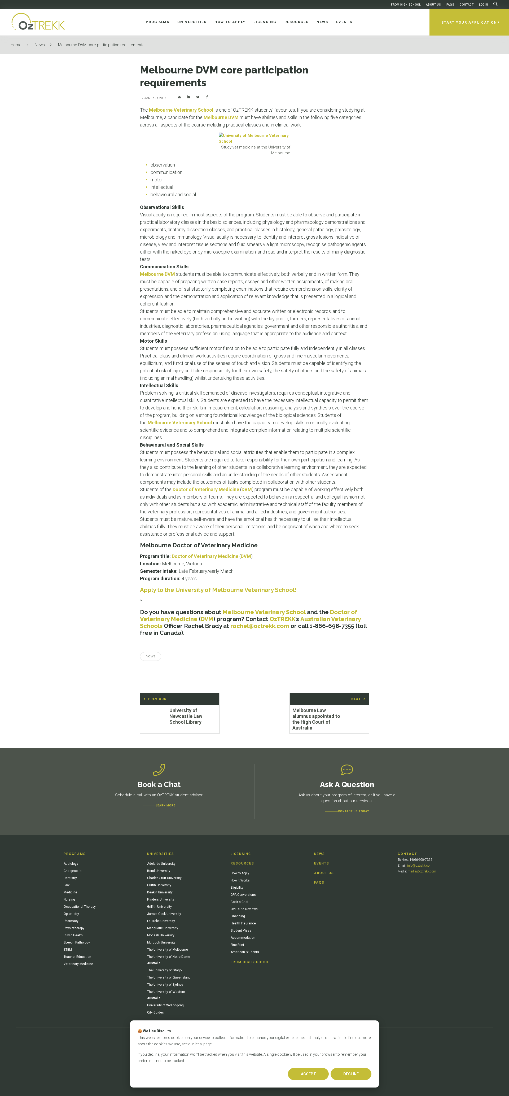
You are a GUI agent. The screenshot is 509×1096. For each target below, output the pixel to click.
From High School (406, 4)
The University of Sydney (165, 984)
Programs (75, 854)
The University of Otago (164, 970)
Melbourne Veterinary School (181, 110)
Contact (467, 4)
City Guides (155, 1012)
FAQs (450, 4)
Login (483, 4)
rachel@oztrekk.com (259, 625)
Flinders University (160, 899)
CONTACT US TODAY (353, 811)
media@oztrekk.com (422, 871)
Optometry (71, 914)
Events (321, 863)
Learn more (165, 805)
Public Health (73, 935)
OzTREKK (282, 618)
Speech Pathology (77, 942)
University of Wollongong (165, 1005)
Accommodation (243, 938)
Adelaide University (161, 864)
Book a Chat (239, 902)
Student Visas (241, 930)
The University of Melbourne (167, 949)
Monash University (160, 935)
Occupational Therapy (80, 907)
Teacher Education (77, 957)
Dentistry (70, 878)
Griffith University (159, 907)
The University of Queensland (169, 977)
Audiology (71, 864)
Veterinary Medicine (78, 964)
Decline (351, 1074)
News (40, 44)
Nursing (69, 899)
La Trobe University (161, 921)
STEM (68, 949)
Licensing (241, 854)
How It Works (240, 880)
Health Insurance (243, 923)
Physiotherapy (74, 928)
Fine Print (237, 945)
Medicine (70, 892)
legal (199, 1044)
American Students (245, 952)
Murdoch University (161, 942)
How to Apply (240, 873)
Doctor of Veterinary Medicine (206, 489)
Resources (242, 863)
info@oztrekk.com (419, 865)
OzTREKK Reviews (244, 909)
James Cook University (164, 914)
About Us (433, 4)
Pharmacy (71, 921)
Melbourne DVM (221, 117)
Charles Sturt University (164, 878)
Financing (238, 916)
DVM (247, 489)
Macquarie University (162, 928)
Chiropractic (72, 871)
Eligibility (237, 887)
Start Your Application (469, 22)
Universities (160, 854)
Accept (308, 1074)
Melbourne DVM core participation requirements (101, 44)
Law (66, 885)
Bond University (158, 871)
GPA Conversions (243, 895)
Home (16, 44)
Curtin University (159, 885)
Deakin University (160, 892)
